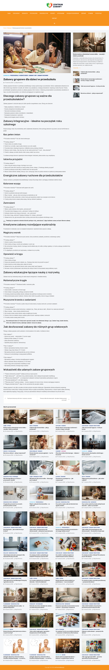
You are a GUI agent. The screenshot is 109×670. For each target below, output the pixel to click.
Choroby (58, 451)
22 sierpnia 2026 (9, 431)
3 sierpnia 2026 (35, 660)
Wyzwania (15, 476)
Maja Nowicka (19, 82)
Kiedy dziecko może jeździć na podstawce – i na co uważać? (65, 581)
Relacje (58, 502)
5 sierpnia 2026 (35, 635)
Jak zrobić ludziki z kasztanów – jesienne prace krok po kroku (92, 606)
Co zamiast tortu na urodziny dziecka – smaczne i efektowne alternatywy (67, 632)
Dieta (31, 425)
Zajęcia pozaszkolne (73, 13)
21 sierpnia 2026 (61, 431)
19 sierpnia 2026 (61, 456)
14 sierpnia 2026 (9, 533)
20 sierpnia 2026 (9, 455)
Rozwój (52, 13)
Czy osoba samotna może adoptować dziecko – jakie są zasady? (93, 504)
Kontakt (54, 18)
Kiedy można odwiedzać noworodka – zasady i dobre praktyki (14, 428)
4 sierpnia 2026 (87, 635)
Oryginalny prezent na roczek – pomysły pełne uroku (13, 504)
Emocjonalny (33, 451)
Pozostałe (98, 13)
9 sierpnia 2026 (35, 584)
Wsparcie (15, 502)
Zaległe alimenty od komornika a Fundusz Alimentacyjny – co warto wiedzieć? (14, 658)
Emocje (5, 451)
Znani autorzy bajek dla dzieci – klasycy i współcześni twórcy (65, 657)
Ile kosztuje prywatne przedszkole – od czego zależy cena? (67, 530)
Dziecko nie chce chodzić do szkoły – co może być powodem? (41, 606)
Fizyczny (58, 425)
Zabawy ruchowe (42, 75)
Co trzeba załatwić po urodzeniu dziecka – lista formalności (40, 581)
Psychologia (33, 13)
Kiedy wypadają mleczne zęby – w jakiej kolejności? (13, 606)
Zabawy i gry (33, 75)
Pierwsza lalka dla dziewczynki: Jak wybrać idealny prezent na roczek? (53, 399)
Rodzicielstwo (44, 13)
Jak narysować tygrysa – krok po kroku (93, 86)
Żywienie (90, 13)
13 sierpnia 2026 (61, 533)
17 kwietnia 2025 (9, 82)
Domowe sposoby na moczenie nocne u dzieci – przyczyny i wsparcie (67, 606)
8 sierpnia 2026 (87, 584)
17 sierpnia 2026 (61, 482)
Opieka (9, 425)
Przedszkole (14, 75)
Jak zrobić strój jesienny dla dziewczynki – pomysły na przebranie (41, 530)
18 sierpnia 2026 (9, 482)
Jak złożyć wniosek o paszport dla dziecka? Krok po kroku (14, 555)
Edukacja (25, 13)
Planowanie (6, 604)
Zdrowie (83, 13)
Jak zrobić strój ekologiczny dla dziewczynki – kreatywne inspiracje (93, 530)
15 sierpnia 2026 (61, 507)
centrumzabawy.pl (59, 667)
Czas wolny (16, 13)
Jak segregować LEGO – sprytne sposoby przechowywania (92, 657)
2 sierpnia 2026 (87, 660)
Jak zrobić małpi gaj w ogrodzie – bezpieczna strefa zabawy (40, 632)
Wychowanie (60, 13)
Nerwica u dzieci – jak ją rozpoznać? (92, 93)
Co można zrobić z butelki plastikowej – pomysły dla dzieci (93, 581)
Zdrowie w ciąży (37, 476)
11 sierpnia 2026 (61, 558)
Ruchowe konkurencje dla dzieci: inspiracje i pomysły (20, 398)
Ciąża (9, 13)
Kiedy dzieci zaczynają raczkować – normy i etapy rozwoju (92, 79)
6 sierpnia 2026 (87, 609)
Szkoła (90, 451)
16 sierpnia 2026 (9, 507)
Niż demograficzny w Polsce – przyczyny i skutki (12, 479)
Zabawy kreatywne (94, 425)
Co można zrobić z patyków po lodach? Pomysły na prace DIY (39, 555)
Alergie (58, 476)
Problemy (32, 604)
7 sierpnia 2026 (35, 609)
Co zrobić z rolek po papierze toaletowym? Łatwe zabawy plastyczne (65, 556)
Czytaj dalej (76, 68)
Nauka (11, 629)
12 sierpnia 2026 (9, 558)
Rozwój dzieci (23, 75)
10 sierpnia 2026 (9, 584)
